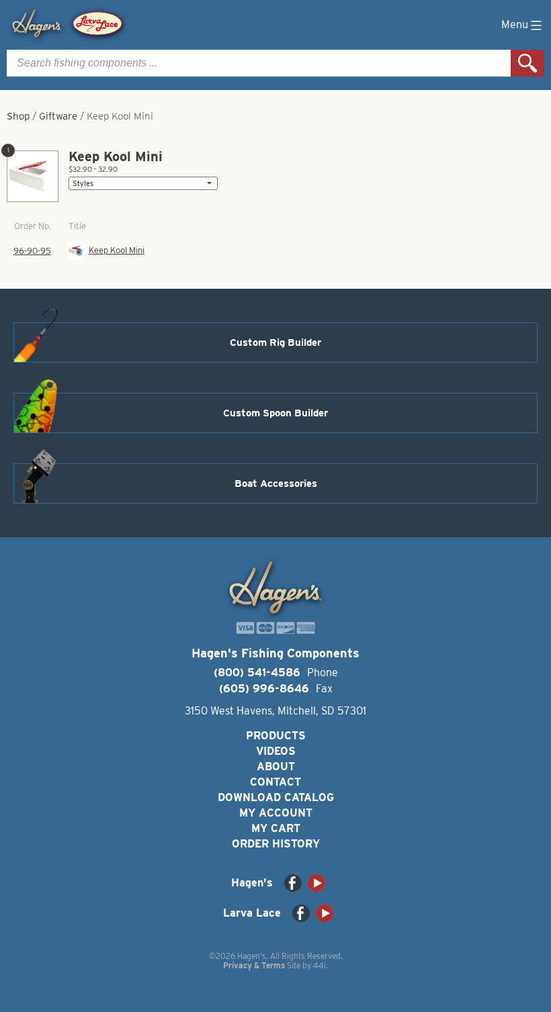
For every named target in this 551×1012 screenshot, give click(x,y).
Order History (276, 843)
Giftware (58, 116)
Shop (18, 116)
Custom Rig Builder (275, 342)
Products (276, 735)
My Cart (275, 828)
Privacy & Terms (254, 965)
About (276, 766)
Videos (276, 751)
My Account (275, 813)
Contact (275, 782)
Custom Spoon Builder (275, 413)
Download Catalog (276, 797)
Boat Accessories (276, 483)
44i (319, 965)
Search (527, 63)
